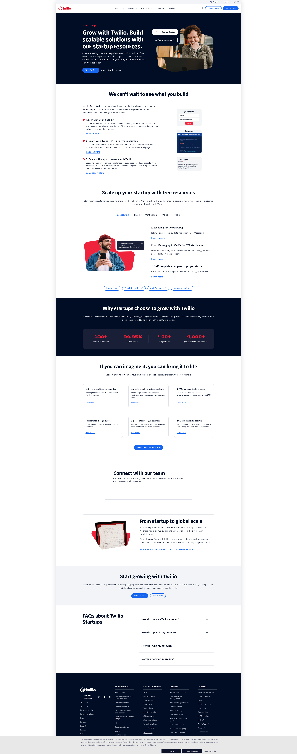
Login (234, 2)
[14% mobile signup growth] (194, 427)
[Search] (202, 8)
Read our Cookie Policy (209, 751)
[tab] (123, 215)
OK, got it (171, 751)
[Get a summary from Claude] (110, 697)
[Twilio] (64, 8)
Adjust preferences (192, 751)
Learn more (157, 238)
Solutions (131, 8)
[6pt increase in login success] (103, 427)
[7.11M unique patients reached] (194, 396)
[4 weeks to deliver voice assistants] (149, 396)
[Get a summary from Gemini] (105, 697)
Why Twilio (145, 8)
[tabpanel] (148, 258)
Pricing (172, 8)
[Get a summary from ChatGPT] (100, 697)
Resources (159, 8)
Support (226, 2)
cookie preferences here (186, 742)
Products (118, 8)
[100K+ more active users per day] (103, 396)
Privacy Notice (117, 745)
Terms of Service (150, 745)
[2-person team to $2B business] (149, 427)
